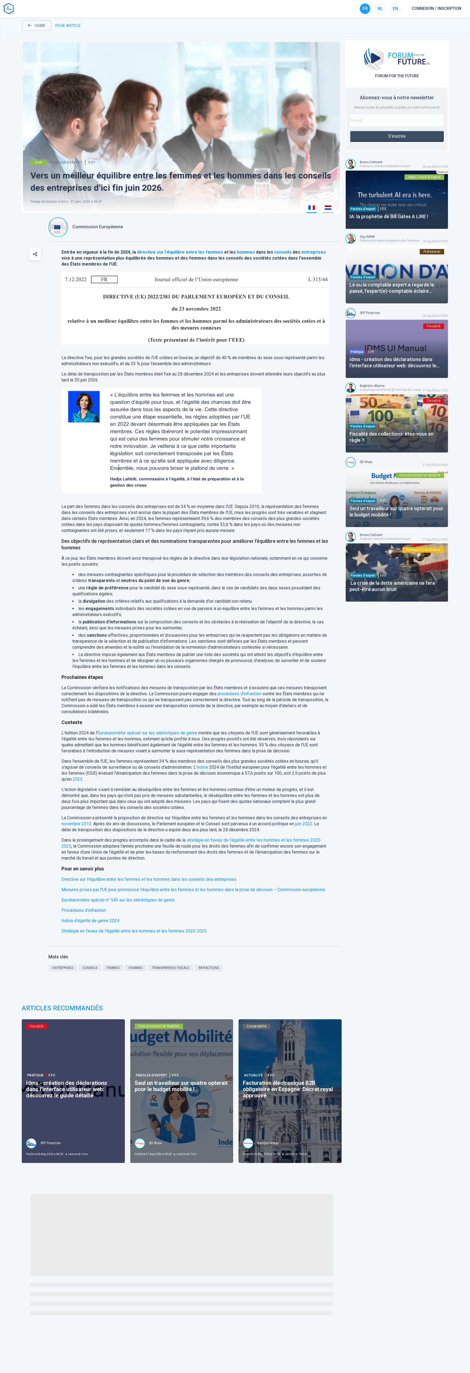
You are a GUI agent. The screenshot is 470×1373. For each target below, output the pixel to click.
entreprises (313, 252)
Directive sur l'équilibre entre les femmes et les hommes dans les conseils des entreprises (148, 879)
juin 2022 (303, 823)
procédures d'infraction (239, 693)
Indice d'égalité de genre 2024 (90, 920)
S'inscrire (397, 136)
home (40, 25)
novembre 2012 (76, 823)
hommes (246, 252)
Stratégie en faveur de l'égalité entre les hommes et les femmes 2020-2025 (134, 931)
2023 (77, 779)
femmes (214, 252)
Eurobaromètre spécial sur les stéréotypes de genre (147, 732)
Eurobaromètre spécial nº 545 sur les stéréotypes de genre (118, 900)
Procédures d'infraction (83, 910)
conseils (283, 252)
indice (202, 767)
